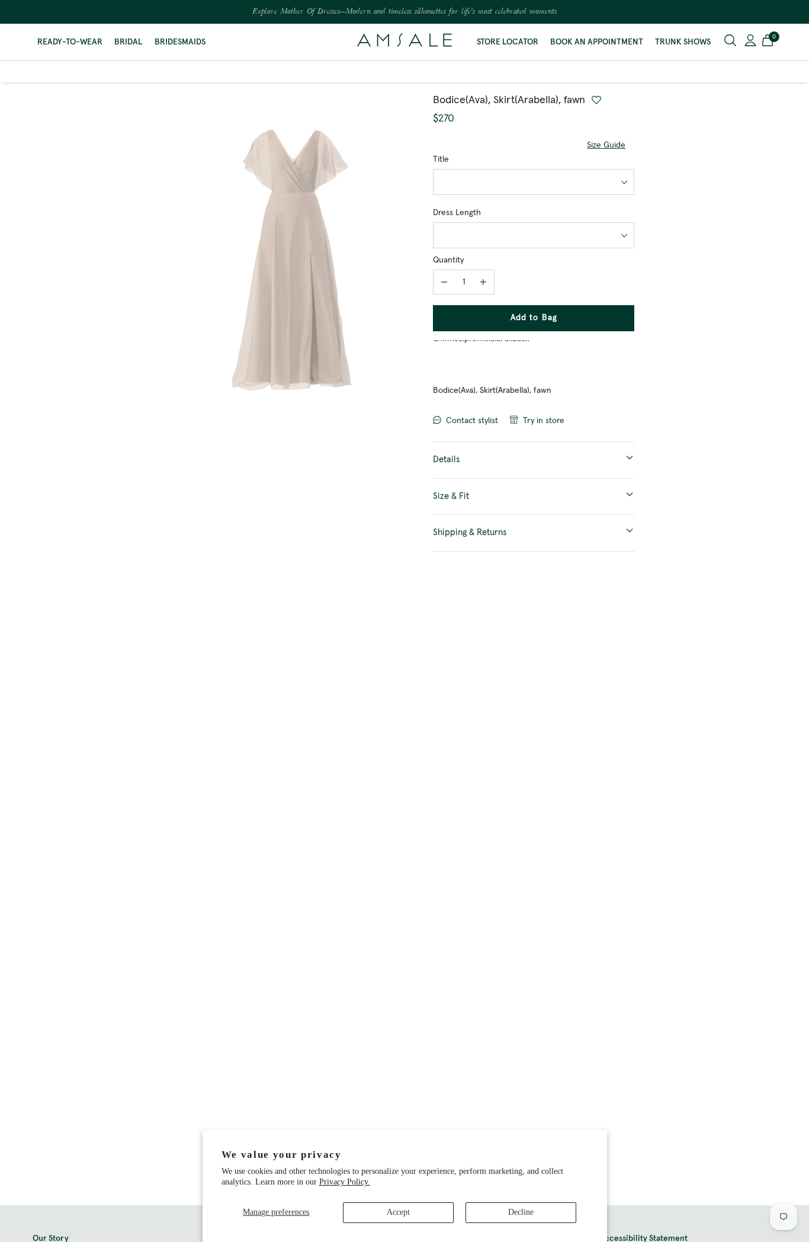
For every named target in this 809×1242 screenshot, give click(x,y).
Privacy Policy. (344, 1181)
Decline (521, 1212)
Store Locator (507, 42)
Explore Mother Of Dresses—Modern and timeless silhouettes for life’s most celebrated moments (404, 12)
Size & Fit (451, 496)
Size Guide (606, 145)
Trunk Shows (683, 42)
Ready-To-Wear (69, 42)
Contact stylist (472, 421)
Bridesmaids (180, 42)
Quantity (448, 260)
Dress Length (457, 213)
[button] (767, 42)
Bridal (128, 42)
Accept (398, 1212)
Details (446, 459)
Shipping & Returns (470, 532)
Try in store (543, 421)
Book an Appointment (596, 42)
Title (441, 159)
